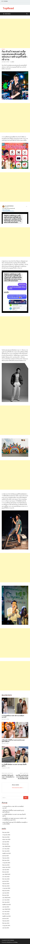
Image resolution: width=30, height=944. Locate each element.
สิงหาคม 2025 (5, 860)
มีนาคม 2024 (5, 895)
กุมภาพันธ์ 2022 (6, 909)
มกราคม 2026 (5, 848)
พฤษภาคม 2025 (6, 867)
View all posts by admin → (18, 787)
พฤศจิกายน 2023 (6, 904)
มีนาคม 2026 (5, 844)
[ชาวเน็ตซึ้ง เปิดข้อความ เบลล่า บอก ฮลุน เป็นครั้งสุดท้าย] (15, 762)
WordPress (9, 942)
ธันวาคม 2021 (5, 913)
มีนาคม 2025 (5, 872)
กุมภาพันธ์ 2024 (6, 897)
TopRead (8, 8)
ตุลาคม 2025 (5, 855)
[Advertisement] (15, 33)
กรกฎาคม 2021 (6, 925)
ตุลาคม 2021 (5, 918)
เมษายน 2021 (5, 927)
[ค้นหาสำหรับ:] (15, 797)
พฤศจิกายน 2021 (6, 916)
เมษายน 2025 (5, 869)
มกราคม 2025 (5, 876)
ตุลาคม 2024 (5, 881)
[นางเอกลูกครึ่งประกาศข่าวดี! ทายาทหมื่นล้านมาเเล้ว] (15, 714)
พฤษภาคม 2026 (6, 839)
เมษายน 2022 (5, 906)
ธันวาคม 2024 (5, 879)
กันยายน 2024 (5, 883)
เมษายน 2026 (5, 841)
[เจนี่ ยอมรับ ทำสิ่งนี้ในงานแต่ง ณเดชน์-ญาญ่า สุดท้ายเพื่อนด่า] (15, 738)
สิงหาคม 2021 (5, 923)
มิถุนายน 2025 (5, 865)
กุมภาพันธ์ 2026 (6, 846)
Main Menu (8, 13)
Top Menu (5, 1)
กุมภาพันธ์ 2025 (6, 874)
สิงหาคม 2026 (5, 832)
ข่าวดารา (3, 49)
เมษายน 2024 (5, 893)
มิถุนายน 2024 (5, 890)
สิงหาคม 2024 (5, 886)
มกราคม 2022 (5, 911)
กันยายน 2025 (5, 858)
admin (12, 61)
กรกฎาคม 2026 (6, 834)
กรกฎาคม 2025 (6, 862)
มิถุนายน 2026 (5, 837)
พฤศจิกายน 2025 (6, 853)
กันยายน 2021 (5, 920)
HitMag (15, 942)
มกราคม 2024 (5, 899)
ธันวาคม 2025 (5, 851)
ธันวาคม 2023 (5, 902)
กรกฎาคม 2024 (6, 888)
